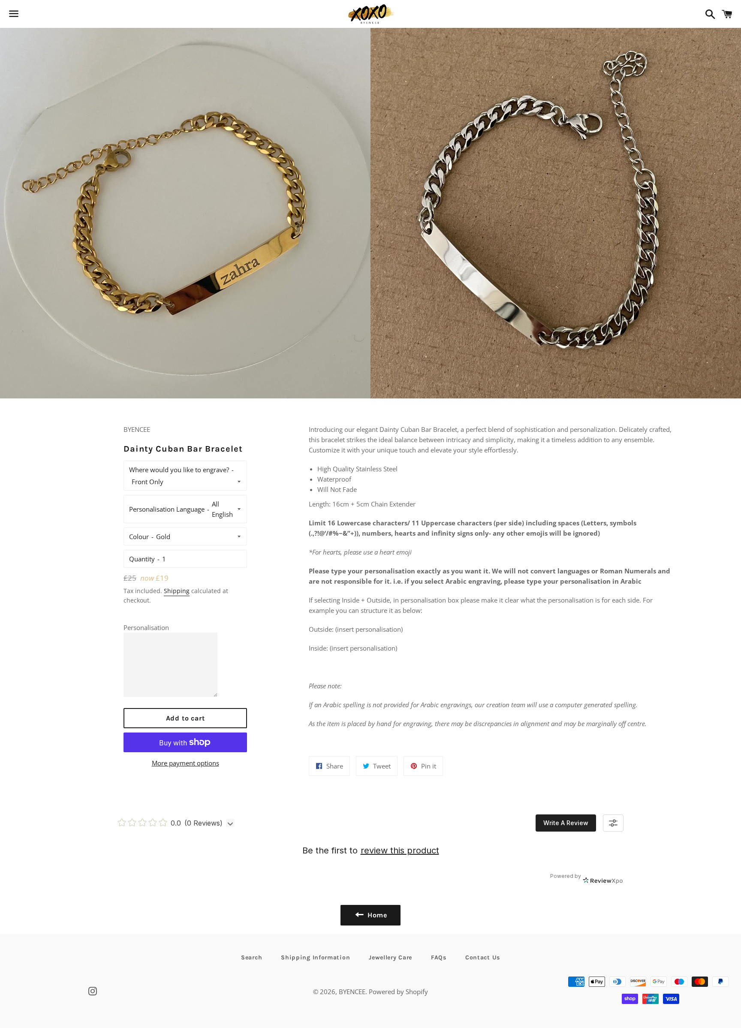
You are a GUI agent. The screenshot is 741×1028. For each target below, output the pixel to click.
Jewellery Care (390, 957)
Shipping (177, 591)
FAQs (438, 957)
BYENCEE (352, 991)
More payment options (185, 763)
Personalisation (146, 627)
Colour (139, 536)
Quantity (142, 559)
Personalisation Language (167, 509)
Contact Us (482, 957)
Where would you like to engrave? (179, 469)
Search (251, 957)
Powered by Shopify (398, 991)
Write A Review (565, 822)
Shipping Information (315, 957)
